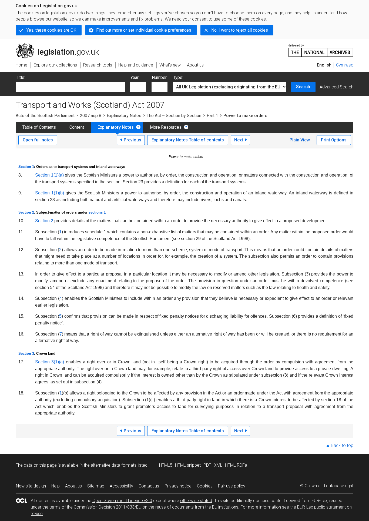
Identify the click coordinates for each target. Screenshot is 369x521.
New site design (31, 486)
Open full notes (38, 139)
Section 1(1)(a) (49, 175)
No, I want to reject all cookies (239, 30)
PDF (207, 465)
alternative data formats (113, 465)
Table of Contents (39, 127)
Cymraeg (344, 65)
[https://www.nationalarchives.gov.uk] (321, 48)
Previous (132, 139)
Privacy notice (178, 486)
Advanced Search (336, 86)
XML (218, 465)
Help (55, 486)
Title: (20, 77)
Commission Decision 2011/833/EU (107, 507)
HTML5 (165, 465)
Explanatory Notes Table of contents (188, 139)
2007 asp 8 (90, 115)
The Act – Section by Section (174, 115)
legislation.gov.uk (60, 45)
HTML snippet (188, 465)
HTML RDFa (236, 465)
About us (73, 486)
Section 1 (26, 167)
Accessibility (121, 486)
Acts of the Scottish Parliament (45, 115)
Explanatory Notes (124, 115)
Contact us (149, 486)
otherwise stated (196, 500)
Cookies (205, 486)
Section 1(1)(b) (49, 193)
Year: (134, 77)
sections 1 (97, 212)
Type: (178, 77)
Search (303, 86)
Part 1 (212, 115)
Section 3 (26, 353)
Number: (159, 77)
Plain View (300, 139)
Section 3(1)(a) (49, 362)
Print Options (334, 139)
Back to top (342, 445)
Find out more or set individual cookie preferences (143, 30)
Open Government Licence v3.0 (122, 500)
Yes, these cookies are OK (51, 30)
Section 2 (26, 212)
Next (238, 139)
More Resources (166, 127)
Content (76, 127)
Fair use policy (231, 486)
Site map (95, 486)
